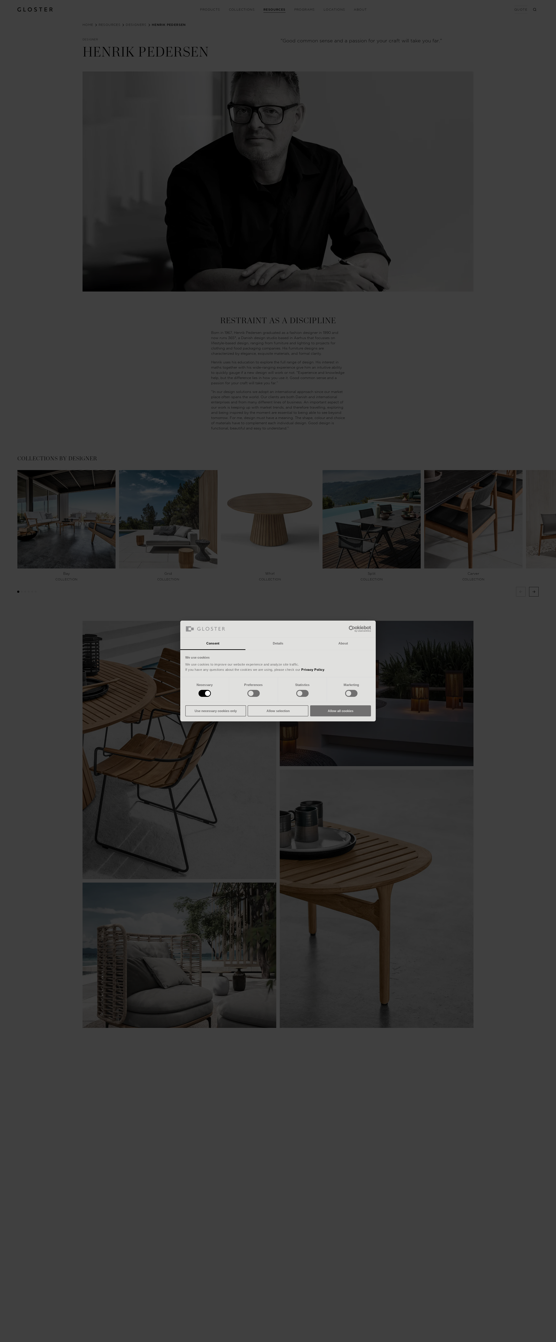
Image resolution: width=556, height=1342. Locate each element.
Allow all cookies (340, 711)
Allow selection (278, 711)
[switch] (253, 693)
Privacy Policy (312, 669)
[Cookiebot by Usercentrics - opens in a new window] (352, 629)
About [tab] (343, 643)
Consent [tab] (212, 643)
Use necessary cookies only (216, 711)
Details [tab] (278, 643)
